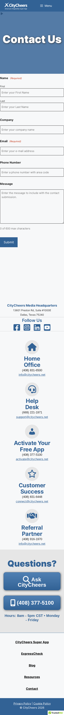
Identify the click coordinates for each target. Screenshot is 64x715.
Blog (32, 665)
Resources (32, 677)
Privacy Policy (22, 703)
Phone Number (10, 162)
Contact (32, 688)
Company (6, 120)
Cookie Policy (42, 703)
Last (2, 101)
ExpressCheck (32, 653)
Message (6, 184)
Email (10, 141)
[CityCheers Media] (16, 6)
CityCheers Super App (32, 642)
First (2, 86)
